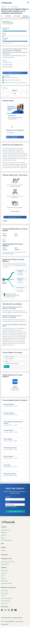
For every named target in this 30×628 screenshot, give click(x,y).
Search (6, 366)
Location (6, 361)
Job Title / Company (9, 356)
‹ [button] (4, 115)
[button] (1, 15)
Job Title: (7, 497)
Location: (4, 60)
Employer (14, 90)
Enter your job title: (15, 211)
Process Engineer (14, 6)
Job (8, 6)
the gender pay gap (9, 253)
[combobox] (15, 62)
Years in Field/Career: (7, 67)
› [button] (25, 115)
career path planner (19, 265)
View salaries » (20, 274)
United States (3, 6)
